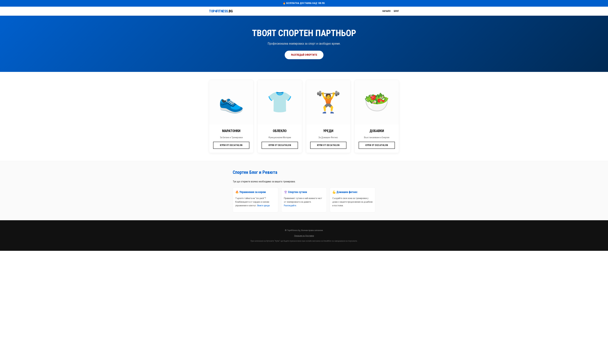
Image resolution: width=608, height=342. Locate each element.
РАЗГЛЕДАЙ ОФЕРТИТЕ (304, 54)
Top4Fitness (221, 11)
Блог (396, 11)
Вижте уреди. (263, 205)
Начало (386, 11)
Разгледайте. (290, 205)
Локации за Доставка (304, 235)
